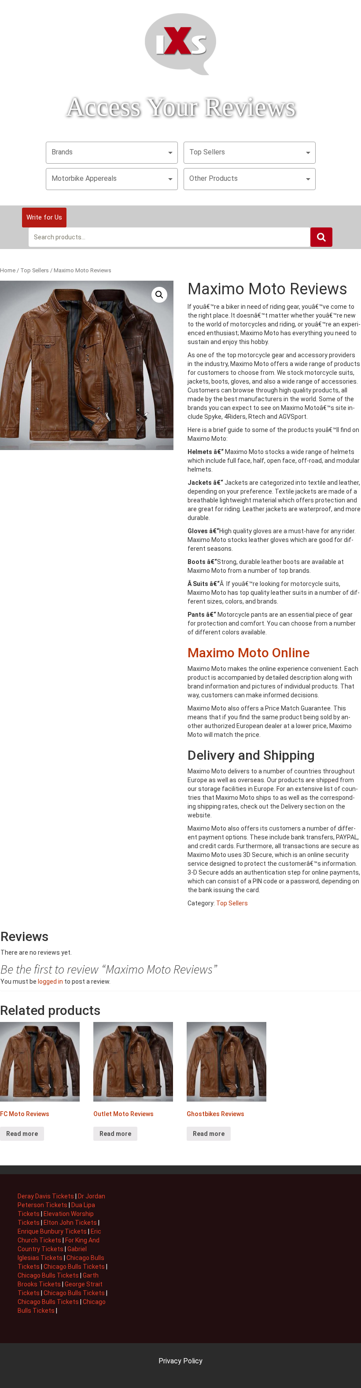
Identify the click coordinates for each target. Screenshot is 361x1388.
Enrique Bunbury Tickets (52, 1231)
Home (7, 270)
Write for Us (44, 217)
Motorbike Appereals (84, 178)
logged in (50, 981)
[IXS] (180, 43)
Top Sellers (207, 152)
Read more (22, 1133)
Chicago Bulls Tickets (74, 1266)
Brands (62, 152)
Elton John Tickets (70, 1222)
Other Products (213, 178)
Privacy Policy (180, 1361)
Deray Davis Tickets (46, 1196)
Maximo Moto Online (248, 652)
